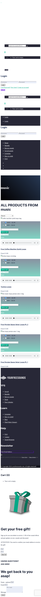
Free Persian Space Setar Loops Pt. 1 (14, 362)
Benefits (7, 394)
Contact (7, 437)
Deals (6, 399)
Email (3, 585)
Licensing (7, 414)
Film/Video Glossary (11, 422)
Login (6, 66)
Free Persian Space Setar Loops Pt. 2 (14, 324)
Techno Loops (6, 287)
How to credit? (9, 417)
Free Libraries (9, 402)
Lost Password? (5, 87)
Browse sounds (9, 397)
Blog (6, 419)
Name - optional (6, 582)
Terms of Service (32, 457)
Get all (7, 391)
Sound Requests (9, 439)
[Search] (27, 97)
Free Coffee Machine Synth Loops (13, 249)
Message (3, 592)
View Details (5, 235)
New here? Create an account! (20, 87)
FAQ (6, 434)
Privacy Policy (24, 457)
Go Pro (3, 90)
